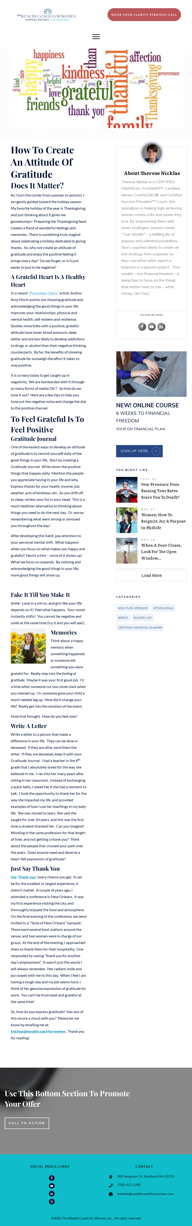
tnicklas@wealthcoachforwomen (38, 1031)
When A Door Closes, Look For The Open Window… (151, 551)
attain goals (163, 607)
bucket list (143, 617)
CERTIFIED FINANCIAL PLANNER (140, 627)
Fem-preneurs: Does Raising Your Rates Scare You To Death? (151, 490)
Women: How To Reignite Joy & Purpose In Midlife (151, 520)
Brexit (123, 617)
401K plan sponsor (133, 607)
